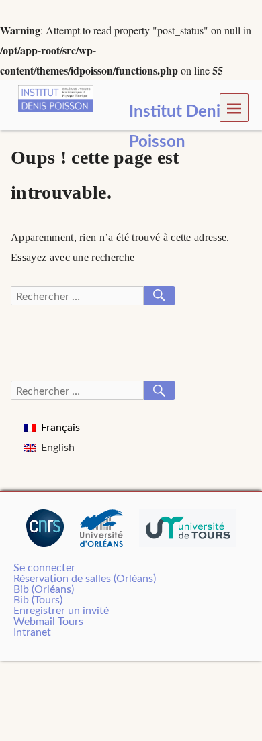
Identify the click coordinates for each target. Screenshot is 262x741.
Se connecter (44, 567)
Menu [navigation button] (234, 108)
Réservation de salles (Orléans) (84, 578)
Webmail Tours (48, 621)
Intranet (32, 632)
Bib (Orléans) (43, 589)
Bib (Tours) (37, 600)
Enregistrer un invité (61, 610)
